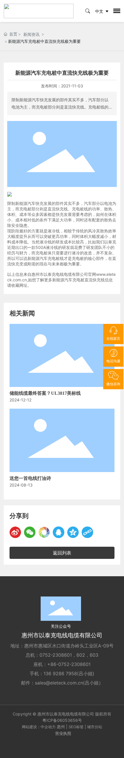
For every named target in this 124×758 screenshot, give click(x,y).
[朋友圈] (44, 532)
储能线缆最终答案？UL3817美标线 (45, 393)
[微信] (29, 532)
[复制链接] (87, 532)
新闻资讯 (31, 34)
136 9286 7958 (60, 673)
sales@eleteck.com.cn (59, 683)
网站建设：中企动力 (39, 726)
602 (80, 655)
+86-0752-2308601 (69, 664)
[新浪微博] (15, 532)
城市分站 (94, 726)
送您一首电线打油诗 (30, 478)
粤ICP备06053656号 (62, 720)
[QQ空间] (73, 532)
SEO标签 (76, 726)
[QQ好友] (58, 532)
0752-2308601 (56, 655)
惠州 (61, 726)
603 (94, 655)
